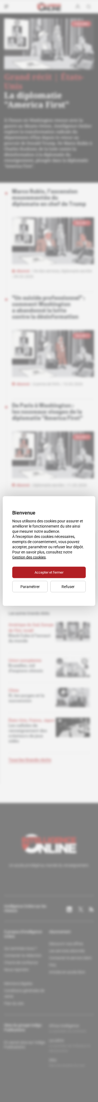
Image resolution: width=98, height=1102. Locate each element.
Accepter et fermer (49, 572)
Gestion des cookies (29, 557)
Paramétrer (30, 587)
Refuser (68, 587)
